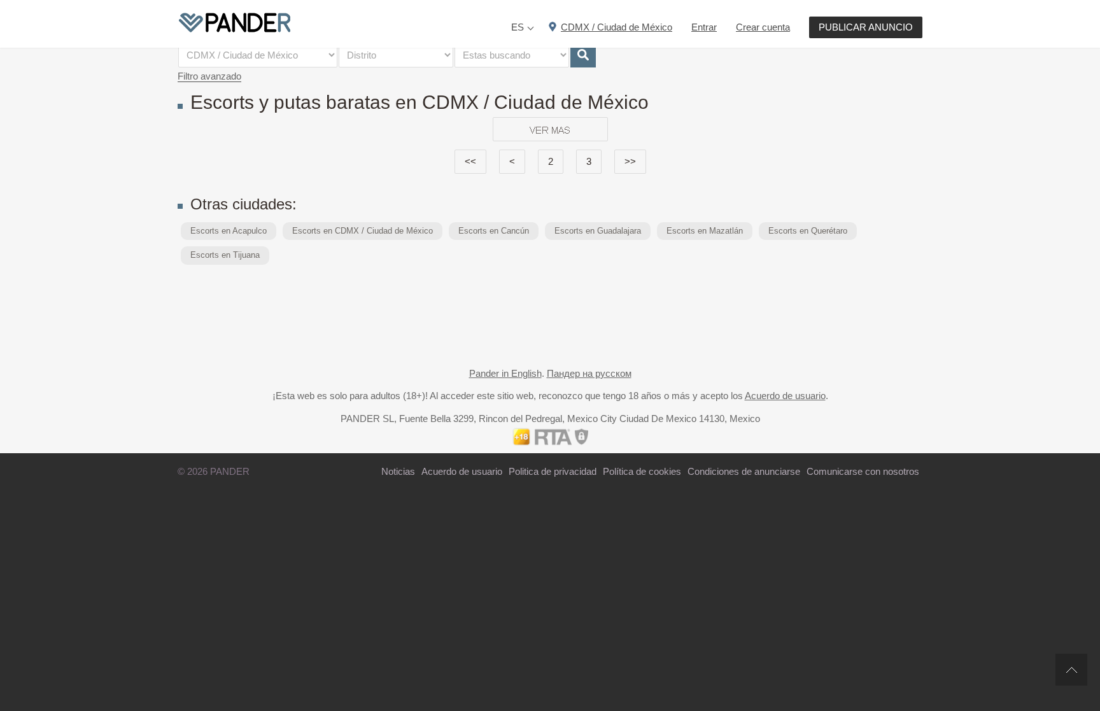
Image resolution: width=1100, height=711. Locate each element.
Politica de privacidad (552, 471)
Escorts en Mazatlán (704, 231)
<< (470, 161)
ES (517, 27)
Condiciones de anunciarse (744, 471)
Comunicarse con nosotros (863, 471)
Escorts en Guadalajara (597, 231)
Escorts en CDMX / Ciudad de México (362, 231)
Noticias (398, 471)
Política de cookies (642, 471)
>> (630, 161)
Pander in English (505, 373)
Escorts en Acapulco (228, 231)
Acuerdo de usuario (785, 395)
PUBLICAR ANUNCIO (866, 27)
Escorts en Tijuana (225, 255)
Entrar (704, 27)
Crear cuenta (763, 27)
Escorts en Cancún (493, 231)
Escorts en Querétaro (807, 231)
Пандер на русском (589, 373)
